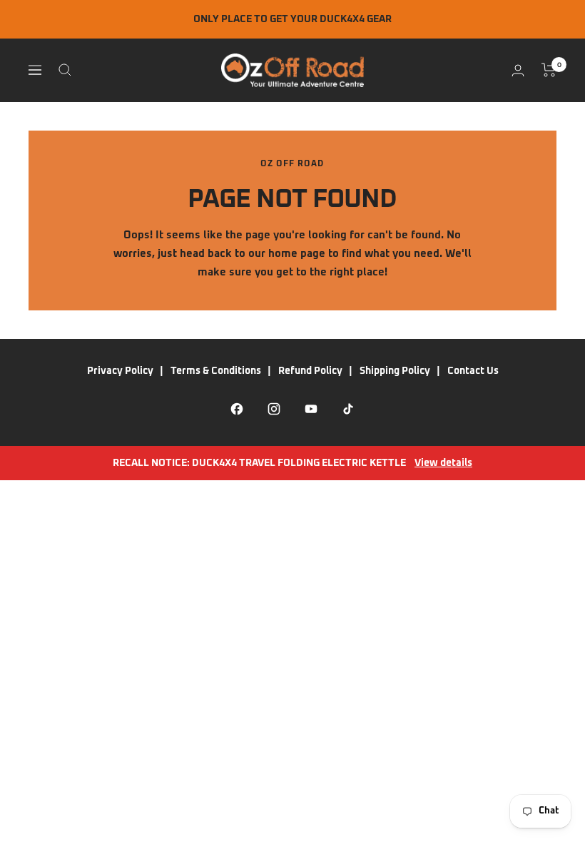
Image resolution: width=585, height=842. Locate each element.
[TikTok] (348, 409)
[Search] (64, 70)
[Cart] (548, 70)
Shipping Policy (395, 371)
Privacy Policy (120, 371)
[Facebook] (237, 409)
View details (443, 463)
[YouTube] (311, 409)
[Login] (518, 70)
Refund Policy (310, 371)
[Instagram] (274, 409)
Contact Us (473, 371)
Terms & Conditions (216, 371)
